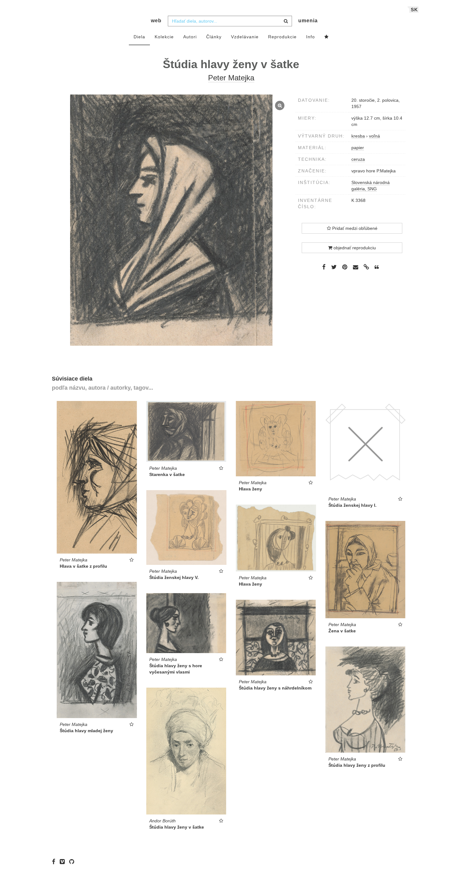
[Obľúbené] (326, 37)
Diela (139, 36)
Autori (190, 36)
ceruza (358, 159)
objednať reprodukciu (354, 247)
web (156, 20)
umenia (308, 20)
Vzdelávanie (245, 36)
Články (214, 36)
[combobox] (230, 21)
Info (310, 36)
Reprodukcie (282, 36)
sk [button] (414, 9)
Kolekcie (164, 36)
